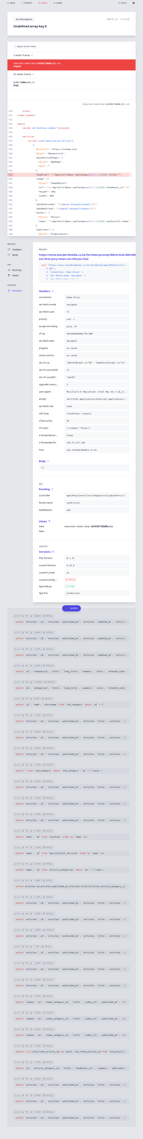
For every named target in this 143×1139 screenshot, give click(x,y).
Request (11, 244)
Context (12, 285)
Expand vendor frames (26, 46)
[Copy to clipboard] (126, 265)
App (9, 265)
